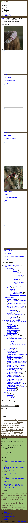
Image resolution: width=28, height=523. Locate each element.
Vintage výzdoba (11, 390)
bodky (6, 420)
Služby (5, 8)
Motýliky (12, 290)
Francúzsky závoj (21, 273)
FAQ (5, 517)
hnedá (2, 422)
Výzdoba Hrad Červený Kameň (15, 371)
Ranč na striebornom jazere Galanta (17, 354)
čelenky (20, 433)
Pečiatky (9, 327)
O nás (5, 5)
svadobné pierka (7, 432)
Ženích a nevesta (8, 266)
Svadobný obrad (11, 366)
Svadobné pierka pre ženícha (18, 295)
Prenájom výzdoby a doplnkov (15, 338)
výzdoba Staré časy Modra (14, 379)
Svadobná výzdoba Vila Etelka (15, 365)
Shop (2, 18)
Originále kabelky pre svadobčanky (16, 303)
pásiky (18, 427)
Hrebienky (16, 279)
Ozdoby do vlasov (15, 269)
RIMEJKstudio (22, 521)
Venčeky (15, 283)
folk (25, 420)
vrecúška (3, 433)
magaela (6, 423)
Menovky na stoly (11, 326)
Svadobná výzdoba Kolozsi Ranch (16, 361)
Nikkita (21, 425)
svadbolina (17, 429)
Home (5, 4)
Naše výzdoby (8, 350)
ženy (16, 435)
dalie (8, 393)
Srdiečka (12, 309)
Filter (17, 405)
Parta (14, 281)
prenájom (3, 427)
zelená (14, 433)
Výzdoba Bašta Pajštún (13, 369)
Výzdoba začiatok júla (13, 385)
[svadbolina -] (4, 1)
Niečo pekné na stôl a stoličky (18, 344)
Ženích (9, 288)
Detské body (13, 316)
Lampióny (12, 343)
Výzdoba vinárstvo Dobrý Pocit (15, 383)
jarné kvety (10, 395)
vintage (22, 432)
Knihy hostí (10, 313)
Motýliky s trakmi (17, 292)
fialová (22, 420)
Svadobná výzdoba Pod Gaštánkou (16, 362)
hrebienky (10, 422)
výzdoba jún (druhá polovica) (14, 372)
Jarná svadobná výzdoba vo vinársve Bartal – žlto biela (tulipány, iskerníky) (14, 485)
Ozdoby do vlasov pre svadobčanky (16, 300)
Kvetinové (19, 275)
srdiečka (9, 430)
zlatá (17, 433)
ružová (3, 430)
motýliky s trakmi (11, 425)
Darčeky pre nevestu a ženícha (15, 306)
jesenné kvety (10, 397)
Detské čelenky (14, 317)
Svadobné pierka (11, 299)
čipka (7, 435)
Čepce (12, 341)
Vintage (18, 278)
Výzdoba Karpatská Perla (14, 373)
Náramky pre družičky (13, 312)
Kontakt (6, 11)
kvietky (20, 422)
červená (3, 435)
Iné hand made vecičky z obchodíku (16, 321)
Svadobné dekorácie (15, 347)
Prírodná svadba (11, 388)
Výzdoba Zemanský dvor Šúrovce (16, 386)
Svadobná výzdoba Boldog (14, 357)
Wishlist (6, 519)
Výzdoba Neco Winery (13, 375)
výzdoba (8, 433)
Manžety (12, 289)
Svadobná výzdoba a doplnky (12, 320)
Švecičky (11, 435)
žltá (22, 435)
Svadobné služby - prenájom (11, 335)
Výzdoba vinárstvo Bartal (14, 382)
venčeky (18, 432)
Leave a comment (9, 464)
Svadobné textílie (12, 333)
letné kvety (10, 396)
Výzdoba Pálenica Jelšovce (14, 376)
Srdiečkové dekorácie (13, 330)
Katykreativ (14, 422)
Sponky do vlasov (18, 282)
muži (17, 426)
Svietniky (12, 348)
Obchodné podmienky (10, 516)
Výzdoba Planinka (12, 378)
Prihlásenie (7, 14)
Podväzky (12, 285)
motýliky (4, 425)
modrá (16, 423)
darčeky (15, 420)
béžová (10, 420)
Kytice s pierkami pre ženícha (12, 265)
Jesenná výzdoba (11, 352)
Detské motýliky (14, 319)
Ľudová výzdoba (11, 389)
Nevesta (9, 268)
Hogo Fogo (6, 495)
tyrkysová (15, 432)
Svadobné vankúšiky (12, 334)
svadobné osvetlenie (15, 340)
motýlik (20, 423)
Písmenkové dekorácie (13, 328)
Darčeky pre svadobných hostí (15, 307)
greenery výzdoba (12, 351)
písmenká (22, 427)
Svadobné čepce (14, 286)
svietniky (9, 324)
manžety (11, 423)
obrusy (8, 337)
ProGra (7, 427)
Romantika (19, 276)
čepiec (24, 433)
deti (19, 420)
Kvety (5, 392)
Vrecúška (12, 310)
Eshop (5, 7)
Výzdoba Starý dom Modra (14, 381)
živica (19, 435)
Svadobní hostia (8, 297)
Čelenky (15, 271)
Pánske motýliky (17, 293)
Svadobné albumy (12, 331)
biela (2, 420)
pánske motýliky (13, 427)
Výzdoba (6, 10)
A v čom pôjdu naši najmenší (14, 314)
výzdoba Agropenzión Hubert (15, 368)
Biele (17, 272)
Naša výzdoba (8, 513)
